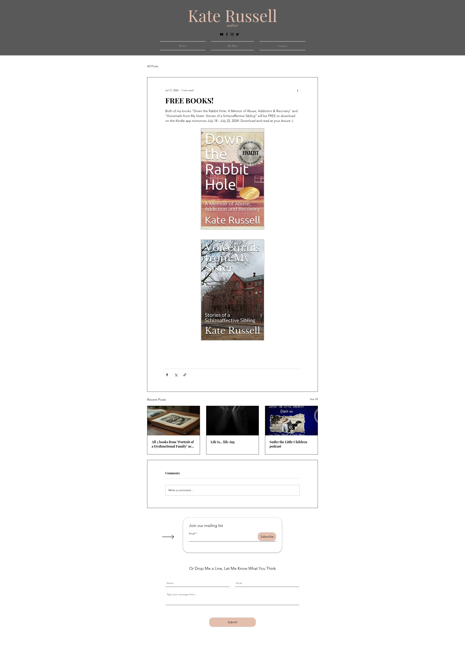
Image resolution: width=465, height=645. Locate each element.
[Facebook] (227, 34)
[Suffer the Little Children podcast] (291, 420)
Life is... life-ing (223, 442)
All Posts (152, 66)
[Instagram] (232, 34)
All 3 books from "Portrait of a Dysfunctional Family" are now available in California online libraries (173, 444)
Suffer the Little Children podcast (288, 444)
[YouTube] (222, 34)
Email (192, 533)
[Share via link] (185, 375)
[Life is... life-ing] (232, 420)
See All (314, 399)
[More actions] (297, 90)
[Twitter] (237, 34)
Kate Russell (232, 15)
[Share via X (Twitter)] (176, 375)
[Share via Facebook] (167, 375)
